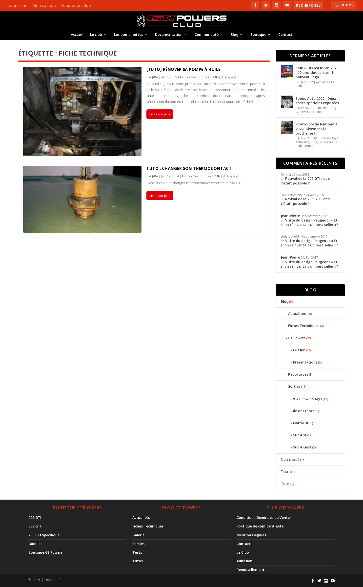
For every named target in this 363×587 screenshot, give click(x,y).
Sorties (308, 146)
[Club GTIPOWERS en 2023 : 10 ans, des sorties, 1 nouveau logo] (287, 71)
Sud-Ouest (302, 447)
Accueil (77, 34)
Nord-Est (301, 423)
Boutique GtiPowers (45, 552)
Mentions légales (251, 535)
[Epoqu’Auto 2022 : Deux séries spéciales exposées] (287, 102)
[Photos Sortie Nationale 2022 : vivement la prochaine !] (287, 127)
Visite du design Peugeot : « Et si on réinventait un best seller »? (310, 222)
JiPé (155, 77)
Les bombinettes (128, 34)
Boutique (258, 34)
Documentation (168, 34)
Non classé (290, 459)
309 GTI (34, 526)
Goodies (35, 543)
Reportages (298, 374)
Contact (285, 34)
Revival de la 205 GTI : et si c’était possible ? (306, 180)
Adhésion (244, 561)
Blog (234, 34)
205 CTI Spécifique (44, 535)
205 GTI (34, 517)
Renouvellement (250, 569)
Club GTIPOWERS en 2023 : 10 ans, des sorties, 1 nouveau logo (317, 72)
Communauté (207, 34)
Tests (285, 471)
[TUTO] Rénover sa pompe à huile (183, 69)
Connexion (17, 5)
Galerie (138, 535)
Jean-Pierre (290, 215)
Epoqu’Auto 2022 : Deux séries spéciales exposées (317, 100)
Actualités (323, 82)
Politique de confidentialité (260, 526)
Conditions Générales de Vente (263, 517)
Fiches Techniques (194, 77)
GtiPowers (303, 112)
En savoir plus (159, 114)
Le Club (316, 112)
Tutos (286, 483)
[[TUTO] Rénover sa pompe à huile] (82, 111)
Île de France (304, 410)
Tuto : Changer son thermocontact (189, 168)
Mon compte (44, 5)
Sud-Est (299, 435)
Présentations (305, 362)
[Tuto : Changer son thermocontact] (82, 199)
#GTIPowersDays (326, 138)
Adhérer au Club (76, 5)
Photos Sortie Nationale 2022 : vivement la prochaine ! (316, 128)
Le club (96, 34)
